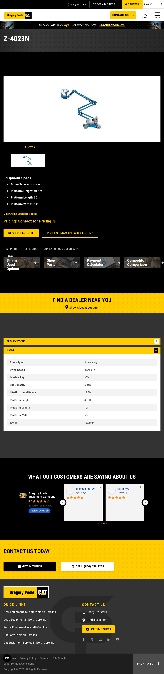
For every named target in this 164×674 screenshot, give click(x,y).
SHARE (32, 249)
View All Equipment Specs (20, 213)
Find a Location (96, 619)
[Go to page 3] (101, 523)
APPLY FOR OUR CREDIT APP (61, 249)
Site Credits (59, 658)
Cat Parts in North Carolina (20, 635)
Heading (10, 350)
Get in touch (100, 629)
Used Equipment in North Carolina (25, 619)
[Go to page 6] (109, 523)
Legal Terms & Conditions (19, 663)
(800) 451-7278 (78, 5)
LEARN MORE (110, 24)
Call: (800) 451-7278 (89, 566)
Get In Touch (32, 566)
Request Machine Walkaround (70, 233)
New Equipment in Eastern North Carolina (30, 612)
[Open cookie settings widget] (7, 658)
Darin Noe (123, 488)
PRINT (13, 249)
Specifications (16, 341)
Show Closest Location (84, 307)
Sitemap (44, 658)
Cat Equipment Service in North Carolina (29, 642)
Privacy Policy (28, 658)
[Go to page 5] (106, 523)
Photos (30, 147)
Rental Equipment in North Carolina (26, 627)
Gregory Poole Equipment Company (42, 495)
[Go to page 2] (98, 523)
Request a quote (21, 233)
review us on (37, 510)
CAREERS (133, 4)
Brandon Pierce (85, 488)
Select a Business (104, 4)
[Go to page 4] (104, 523)
